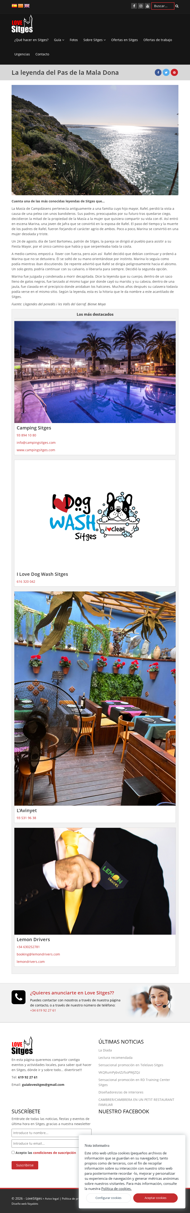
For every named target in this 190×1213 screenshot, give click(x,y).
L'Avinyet (27, 810)
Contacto (42, 54)
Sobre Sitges (93, 40)
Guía (58, 40)
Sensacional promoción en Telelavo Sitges (130, 1065)
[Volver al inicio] (22, 25)
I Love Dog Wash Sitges (42, 574)
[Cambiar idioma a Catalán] (20, 5)
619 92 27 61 (28, 1077)
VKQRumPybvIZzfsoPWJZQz (119, 1072)
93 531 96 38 (26, 818)
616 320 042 (26, 581)
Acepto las (45, 1152)
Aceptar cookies (155, 1198)
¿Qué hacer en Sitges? (31, 40)
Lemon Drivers (33, 939)
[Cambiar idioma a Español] (14, 5)
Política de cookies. (116, 1188)
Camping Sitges (34, 428)
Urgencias (22, 54)
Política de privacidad (75, 1198)
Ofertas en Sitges (124, 40)
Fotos (74, 40)
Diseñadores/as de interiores (120, 1092)
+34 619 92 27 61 (43, 1010)
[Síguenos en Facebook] (134, 6)
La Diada (105, 1050)
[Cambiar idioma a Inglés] (27, 5)
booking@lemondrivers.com (38, 954)
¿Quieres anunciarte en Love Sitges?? (72, 993)
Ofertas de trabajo (157, 40)
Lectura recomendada (115, 1057)
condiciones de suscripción (54, 1152)
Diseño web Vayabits (25, 1203)
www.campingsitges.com (36, 450)
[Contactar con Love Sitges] (18, 999)
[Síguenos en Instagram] (141, 6)
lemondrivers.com (31, 961)
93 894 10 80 (26, 435)
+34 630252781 (28, 947)
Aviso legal (52, 1198)
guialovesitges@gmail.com (43, 1084)
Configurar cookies (108, 1198)
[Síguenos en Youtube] (147, 6)
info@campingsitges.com (36, 442)
